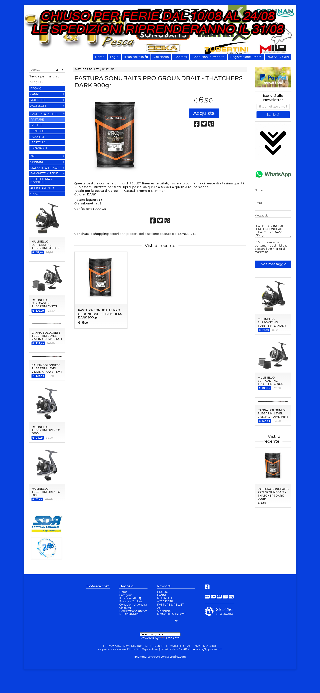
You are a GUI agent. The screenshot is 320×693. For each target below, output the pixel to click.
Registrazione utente (246, 57)
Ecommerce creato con (160, 656)
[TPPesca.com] (160, 32)
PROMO (36, 88)
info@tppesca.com (209, 649)
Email (258, 202)
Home (99, 57)
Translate (173, 638)
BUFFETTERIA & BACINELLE (41, 181)
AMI (33, 156)
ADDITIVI (38, 136)
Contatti (181, 57)
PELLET (37, 125)
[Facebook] (207, 588)
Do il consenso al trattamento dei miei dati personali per (271, 247)
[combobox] (47, 82)
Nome (259, 190)
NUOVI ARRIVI (278, 57)
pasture (165, 234)
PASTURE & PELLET (86, 69)
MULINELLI (37, 100)
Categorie (125, 595)
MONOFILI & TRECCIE (45, 167)
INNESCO (38, 131)
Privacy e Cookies (130, 601)
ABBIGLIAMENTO (42, 188)
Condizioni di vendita (208, 57)
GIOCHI (35, 193)
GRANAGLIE (40, 148)
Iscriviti (273, 115)
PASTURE (108, 69)
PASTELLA (39, 142)
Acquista (204, 113)
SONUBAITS (187, 234)
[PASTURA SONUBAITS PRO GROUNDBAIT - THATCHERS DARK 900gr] (116, 136)
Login (114, 57)
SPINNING (37, 162)
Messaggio (261, 215)
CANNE (35, 94)
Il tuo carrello (134, 57)
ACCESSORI (38, 105)
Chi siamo (161, 57)
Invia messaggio (273, 264)
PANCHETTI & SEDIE (44, 173)
